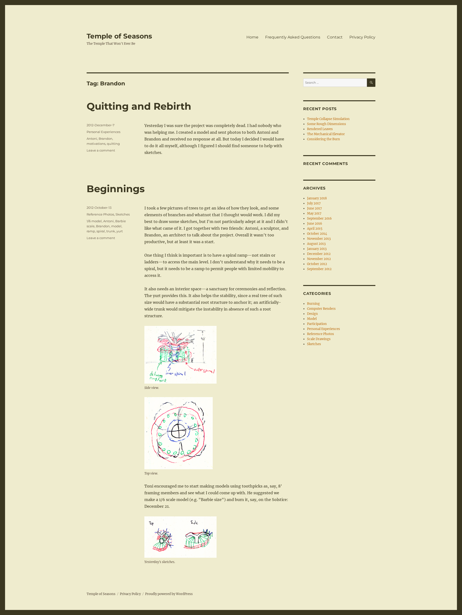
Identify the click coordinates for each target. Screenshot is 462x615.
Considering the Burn (323, 139)
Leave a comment (101, 150)
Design (312, 314)
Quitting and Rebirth (139, 106)
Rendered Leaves (320, 129)
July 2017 (314, 203)
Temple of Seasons (119, 36)
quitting (113, 144)
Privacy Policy (362, 37)
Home (252, 37)
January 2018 (317, 198)
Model (312, 319)
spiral (100, 231)
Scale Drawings (319, 339)
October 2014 (317, 234)
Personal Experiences (103, 132)
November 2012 (319, 259)
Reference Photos (100, 214)
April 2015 (314, 229)
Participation (317, 324)
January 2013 (317, 249)
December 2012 (319, 254)
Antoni (92, 138)
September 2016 (319, 218)
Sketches (123, 214)
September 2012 (319, 269)
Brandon (105, 138)
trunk (110, 231)
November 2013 (319, 239)
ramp (91, 231)
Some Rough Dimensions (326, 124)
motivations (96, 144)
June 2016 (314, 224)
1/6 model (94, 221)
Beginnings (116, 189)
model (116, 226)
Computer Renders (321, 309)
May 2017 (314, 213)
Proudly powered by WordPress (169, 594)
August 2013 (316, 244)
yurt (119, 231)
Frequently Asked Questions (292, 37)
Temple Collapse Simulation (328, 119)
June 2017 (314, 208)
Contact (335, 37)
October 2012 (317, 264)
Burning (313, 304)
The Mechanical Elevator (326, 134)
